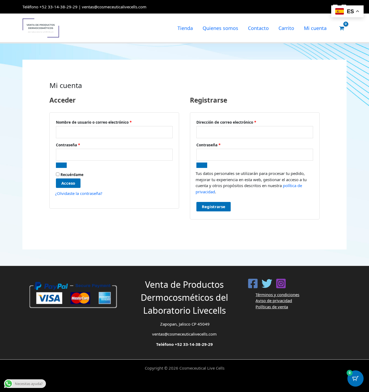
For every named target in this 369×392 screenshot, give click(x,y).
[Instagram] (281, 283)
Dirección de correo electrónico (236, 122)
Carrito (286, 28)
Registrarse (213, 206)
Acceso (68, 183)
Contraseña (78, 144)
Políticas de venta (272, 306)
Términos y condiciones (277, 294)
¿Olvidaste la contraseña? (78, 193)
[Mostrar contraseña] (61, 165)
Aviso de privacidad (274, 300)
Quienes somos (220, 28)
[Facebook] (252, 283)
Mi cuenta (315, 28)
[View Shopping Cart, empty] (342, 28)
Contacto (258, 28)
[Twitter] (266, 283)
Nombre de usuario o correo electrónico (104, 122)
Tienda (185, 28)
